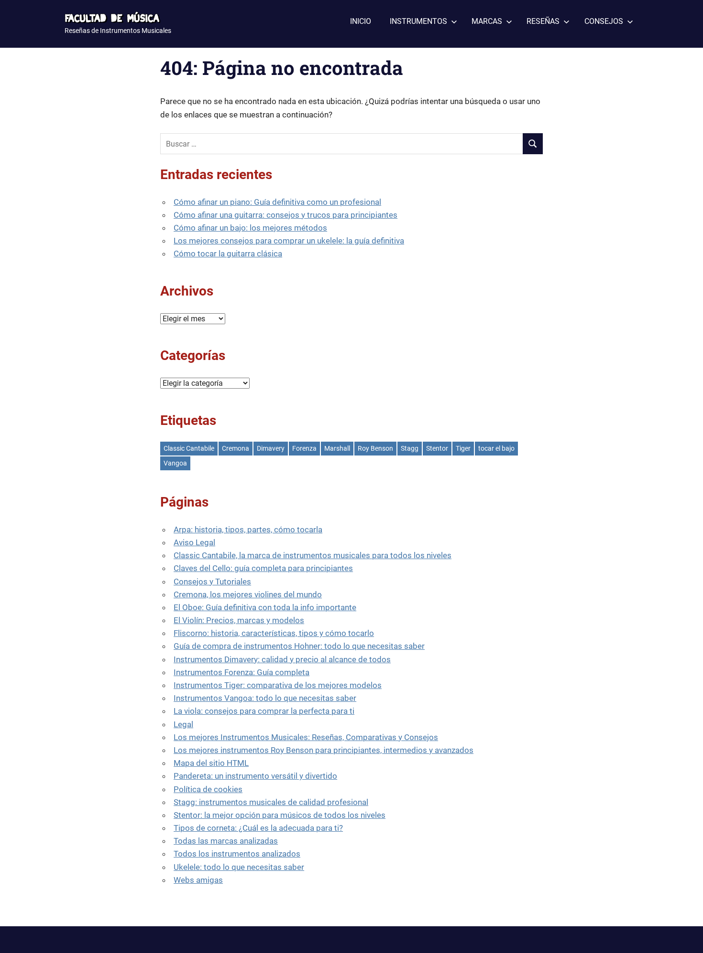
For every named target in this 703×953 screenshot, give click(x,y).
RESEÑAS (543, 21)
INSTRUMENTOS (418, 21)
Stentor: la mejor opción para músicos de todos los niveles (279, 815)
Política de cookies (208, 789)
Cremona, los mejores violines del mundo (248, 594)
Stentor (437, 448)
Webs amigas (198, 880)
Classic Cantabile (189, 448)
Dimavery (271, 448)
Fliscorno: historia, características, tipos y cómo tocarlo (274, 633)
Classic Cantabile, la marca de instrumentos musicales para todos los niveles (312, 555)
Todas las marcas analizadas (226, 841)
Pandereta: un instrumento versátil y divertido (255, 776)
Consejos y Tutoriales (212, 581)
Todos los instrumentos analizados (237, 853)
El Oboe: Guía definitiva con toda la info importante (265, 607)
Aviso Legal (194, 542)
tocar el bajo (496, 448)
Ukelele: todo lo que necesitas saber (239, 867)
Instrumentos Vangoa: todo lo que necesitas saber (265, 698)
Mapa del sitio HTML (211, 763)
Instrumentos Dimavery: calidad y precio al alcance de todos (282, 659)
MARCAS (487, 21)
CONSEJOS (603, 21)
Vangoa (175, 463)
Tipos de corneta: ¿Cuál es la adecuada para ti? (258, 828)
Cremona (235, 448)
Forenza (304, 448)
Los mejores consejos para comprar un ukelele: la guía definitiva (289, 240)
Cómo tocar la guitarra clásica (228, 253)
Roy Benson (375, 448)
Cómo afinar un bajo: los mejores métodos (250, 228)
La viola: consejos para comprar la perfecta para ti (264, 711)
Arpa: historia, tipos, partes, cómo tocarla (248, 529)
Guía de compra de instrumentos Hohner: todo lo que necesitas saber (299, 646)
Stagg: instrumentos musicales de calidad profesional (271, 802)
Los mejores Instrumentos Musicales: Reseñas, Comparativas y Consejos (306, 737)
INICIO (360, 21)
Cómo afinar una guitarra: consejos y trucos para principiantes (285, 215)
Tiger (463, 448)
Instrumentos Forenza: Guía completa (241, 672)
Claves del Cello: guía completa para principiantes (263, 568)
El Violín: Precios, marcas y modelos (239, 620)
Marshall (337, 448)
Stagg (409, 448)
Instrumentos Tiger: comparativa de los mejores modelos (278, 685)
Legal (183, 724)
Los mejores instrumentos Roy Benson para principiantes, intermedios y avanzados (323, 750)
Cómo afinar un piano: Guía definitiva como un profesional (277, 202)
